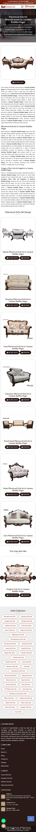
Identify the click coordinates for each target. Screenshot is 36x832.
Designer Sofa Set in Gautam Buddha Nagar (18, 590)
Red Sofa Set (26, 684)
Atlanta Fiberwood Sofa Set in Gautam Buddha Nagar (18, 253)
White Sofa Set (11, 680)
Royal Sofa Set (26, 648)
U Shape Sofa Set (26, 621)
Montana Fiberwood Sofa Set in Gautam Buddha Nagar (18, 300)
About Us (4, 752)
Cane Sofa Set (26, 662)
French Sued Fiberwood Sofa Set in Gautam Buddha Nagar (18, 442)
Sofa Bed (27, 666)
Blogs (3, 755)
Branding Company (23, 830)
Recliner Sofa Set (26, 630)
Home (3, 749)
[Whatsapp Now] (3, 821)
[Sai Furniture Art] (8, 7)
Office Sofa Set (9, 698)
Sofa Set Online (26, 625)
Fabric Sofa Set (26, 703)
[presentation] (2, 578)
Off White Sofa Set (10, 689)
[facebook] (30, 818)
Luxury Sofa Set (10, 648)
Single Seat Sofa (9, 653)
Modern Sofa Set (6, 782)
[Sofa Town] (30, 6)
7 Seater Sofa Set (18, 657)
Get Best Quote (18, 82)
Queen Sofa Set (27, 644)
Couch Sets (18, 712)
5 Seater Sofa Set (26, 653)
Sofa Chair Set (27, 689)
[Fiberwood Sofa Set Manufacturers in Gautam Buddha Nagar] (18, 62)
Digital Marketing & (12, 830)
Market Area (4, 766)
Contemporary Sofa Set (18, 639)
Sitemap (3, 762)
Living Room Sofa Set (18, 671)
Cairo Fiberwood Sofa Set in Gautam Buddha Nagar (18, 537)
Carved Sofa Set (6, 775)
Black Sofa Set (27, 675)
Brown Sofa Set (11, 684)
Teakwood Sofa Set (25, 698)
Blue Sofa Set (25, 680)
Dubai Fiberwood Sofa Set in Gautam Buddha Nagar (18, 489)
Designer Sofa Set (6, 778)
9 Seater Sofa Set (10, 662)
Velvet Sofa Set (10, 707)
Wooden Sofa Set (9, 616)
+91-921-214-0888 (12, 805)
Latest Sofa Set (10, 703)
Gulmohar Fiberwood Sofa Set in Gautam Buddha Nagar (18, 395)
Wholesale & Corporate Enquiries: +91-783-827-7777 (18, 3)
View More (26, 258)
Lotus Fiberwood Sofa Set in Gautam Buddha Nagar (18, 348)
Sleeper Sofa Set (25, 707)
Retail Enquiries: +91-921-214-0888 (18, 1)
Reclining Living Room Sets (18, 694)
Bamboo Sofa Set (12, 666)
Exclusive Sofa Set (10, 644)
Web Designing (27, 829)
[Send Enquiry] (3, 826)
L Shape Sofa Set (9, 621)
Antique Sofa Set (26, 616)
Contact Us (4, 759)
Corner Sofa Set (9, 630)
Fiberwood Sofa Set (7, 785)
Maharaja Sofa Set (18, 635)
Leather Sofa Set (10, 625)
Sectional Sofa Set (10, 675)
